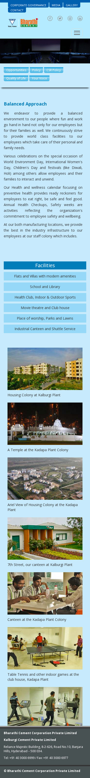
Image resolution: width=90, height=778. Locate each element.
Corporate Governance (28, 5)
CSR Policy (53, 70)
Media (56, 5)
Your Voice (39, 78)
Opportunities (16, 70)
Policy (36, 70)
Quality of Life (16, 78)
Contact (17, 10)
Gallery (72, 5)
